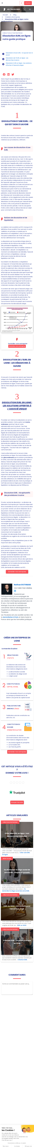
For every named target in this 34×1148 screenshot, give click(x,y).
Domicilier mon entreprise (17, 572)
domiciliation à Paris (10, 617)
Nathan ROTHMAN (22, 584)
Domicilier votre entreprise (17, 346)
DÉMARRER (28, 3)
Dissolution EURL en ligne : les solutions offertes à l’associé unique (19, 64)
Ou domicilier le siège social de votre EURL (15, 890)
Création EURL (22, 960)
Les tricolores (13, 9)
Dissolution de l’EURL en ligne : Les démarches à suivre (17, 59)
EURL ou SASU (21, 925)
